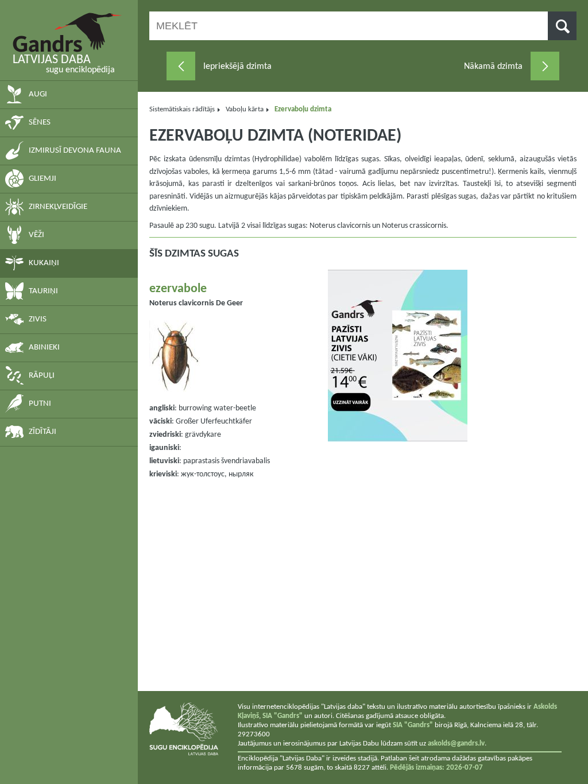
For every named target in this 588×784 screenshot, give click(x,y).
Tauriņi (43, 291)
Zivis (38, 319)
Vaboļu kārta (245, 109)
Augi (38, 94)
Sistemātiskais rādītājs (182, 109)
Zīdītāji (42, 432)
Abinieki (44, 347)
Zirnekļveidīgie (58, 207)
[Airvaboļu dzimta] (545, 66)
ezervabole (178, 289)
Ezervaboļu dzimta (302, 109)
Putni (40, 403)
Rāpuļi (42, 375)
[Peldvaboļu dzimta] (181, 66)
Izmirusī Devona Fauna (75, 150)
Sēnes (40, 122)
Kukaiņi (44, 263)
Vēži (36, 235)
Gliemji (42, 178)
